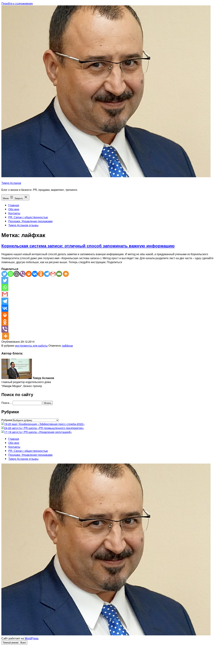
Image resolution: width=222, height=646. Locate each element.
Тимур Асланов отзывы (23, 225)
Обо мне (13, 209)
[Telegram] (47, 274)
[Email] (59, 274)
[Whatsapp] (10, 274)
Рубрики (6, 420)
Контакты (14, 213)
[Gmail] (53, 274)
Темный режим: (11, 642)
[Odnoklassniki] (41, 274)
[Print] (29, 274)
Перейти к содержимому (17, 3)
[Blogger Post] (17, 274)
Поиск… (6, 403)
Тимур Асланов (11, 183)
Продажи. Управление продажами (30, 221)
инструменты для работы (31, 346)
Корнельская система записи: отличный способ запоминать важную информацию (88, 246)
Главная (13, 205)
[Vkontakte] (35, 274)
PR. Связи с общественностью (28, 217)
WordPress (31, 638)
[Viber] (23, 274)
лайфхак (67, 346)
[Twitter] (4, 274)
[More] (66, 274)
